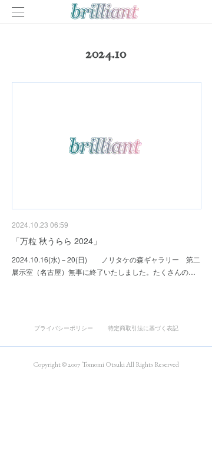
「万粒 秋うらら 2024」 (56, 241)
